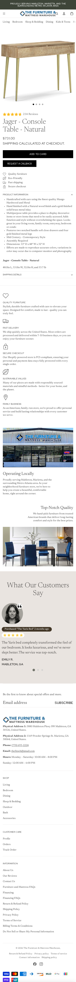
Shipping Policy (11, 909)
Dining (49, 22)
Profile (6, 839)
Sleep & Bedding (34, 22)
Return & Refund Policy (15, 904)
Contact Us (9, 881)
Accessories (9, 818)
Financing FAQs (11, 898)
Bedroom (17, 22)
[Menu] (4, 14)
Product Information (15, 194)
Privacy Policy (11, 915)
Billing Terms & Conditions (18, 926)
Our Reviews (10, 876)
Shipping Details (12, 274)
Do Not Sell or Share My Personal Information (28, 932)
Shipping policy (49, 957)
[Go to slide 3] (42, 670)
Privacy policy (41, 954)
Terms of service (59, 954)
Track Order (9, 850)
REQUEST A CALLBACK (19, 163)
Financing (8, 893)
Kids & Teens (63, 22)
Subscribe (64, 703)
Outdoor (7, 807)
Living (6, 22)
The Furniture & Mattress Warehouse (42, 948)
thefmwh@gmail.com (23, 751)
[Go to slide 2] (38, 670)
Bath (5, 813)
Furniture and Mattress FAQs (19, 887)
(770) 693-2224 (20, 745)
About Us (8, 870)
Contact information (29, 957)
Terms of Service (12, 920)
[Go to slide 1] (34, 670)
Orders (7, 844)
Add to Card (38, 154)
